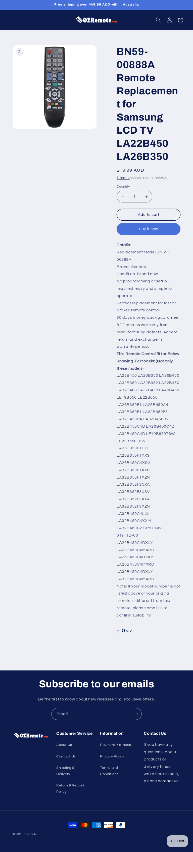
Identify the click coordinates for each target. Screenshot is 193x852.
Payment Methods (115, 745)
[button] (10, 19)
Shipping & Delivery (65, 771)
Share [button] (127, 630)
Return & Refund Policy (70, 789)
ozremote (30, 834)
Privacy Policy (112, 756)
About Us (64, 745)
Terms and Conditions (109, 771)
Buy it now (148, 229)
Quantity (123, 186)
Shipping (123, 177)
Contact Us (66, 756)
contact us (168, 781)
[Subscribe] (135, 714)
